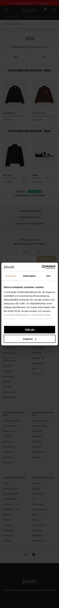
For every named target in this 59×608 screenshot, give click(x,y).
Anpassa (28, 339)
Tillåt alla (29, 329)
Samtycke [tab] (10, 275)
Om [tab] (48, 275)
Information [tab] (29, 275)
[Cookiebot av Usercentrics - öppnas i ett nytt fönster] (42, 267)
